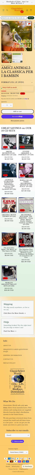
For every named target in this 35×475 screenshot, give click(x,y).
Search (31, 18)
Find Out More (9, 331)
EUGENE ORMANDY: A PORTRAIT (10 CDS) (26, 153)
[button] (3, 10)
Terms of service (13, 469)
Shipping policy (23, 469)
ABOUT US (7, 345)
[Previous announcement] (3, 2)
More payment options (17, 120)
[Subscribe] (28, 435)
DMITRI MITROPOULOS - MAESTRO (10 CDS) (9, 153)
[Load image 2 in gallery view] (17, 58)
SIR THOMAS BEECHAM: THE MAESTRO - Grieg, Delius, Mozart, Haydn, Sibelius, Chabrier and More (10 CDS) (26, 219)
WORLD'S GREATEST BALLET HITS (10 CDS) (9, 284)
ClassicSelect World (16, 464)
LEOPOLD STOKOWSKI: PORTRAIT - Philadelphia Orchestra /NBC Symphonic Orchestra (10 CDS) (9, 184)
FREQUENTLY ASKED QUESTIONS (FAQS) (15, 350)
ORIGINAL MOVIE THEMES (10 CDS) (9, 215)
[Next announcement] (32, 2)
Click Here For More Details (14, 313)
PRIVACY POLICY (9, 363)
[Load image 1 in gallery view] (7, 58)
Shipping (3, 95)
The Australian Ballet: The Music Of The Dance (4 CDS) (9, 249)
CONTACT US (8, 359)
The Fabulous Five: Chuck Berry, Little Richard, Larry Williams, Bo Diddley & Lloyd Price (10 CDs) (26, 253)
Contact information (18, 471)
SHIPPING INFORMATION (12, 355)
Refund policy (16, 466)
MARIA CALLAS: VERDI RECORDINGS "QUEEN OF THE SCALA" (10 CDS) (26, 183)
